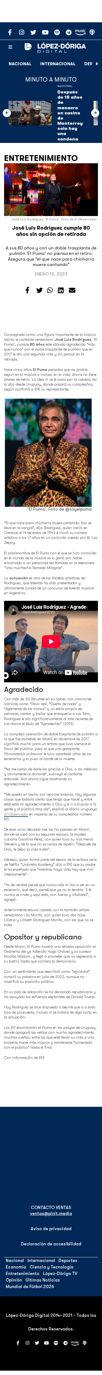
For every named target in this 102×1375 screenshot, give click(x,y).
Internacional (58, 63)
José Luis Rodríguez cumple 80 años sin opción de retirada (51, 231)
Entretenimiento (41, 158)
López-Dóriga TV (60, 1273)
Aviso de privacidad (51, 1228)
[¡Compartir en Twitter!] (39, 290)
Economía (16, 1267)
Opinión (14, 1280)
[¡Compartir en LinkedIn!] (61, 290)
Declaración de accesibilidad (51, 1244)
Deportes (67, 1260)
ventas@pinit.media (51, 1213)
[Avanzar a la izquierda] (7, 113)
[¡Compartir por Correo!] (72, 290)
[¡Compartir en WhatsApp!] (50, 290)
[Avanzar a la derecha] (97, 64)
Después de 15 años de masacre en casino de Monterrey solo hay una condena (70, 116)
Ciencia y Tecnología (51, 1267)
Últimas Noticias (43, 1280)
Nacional (20, 63)
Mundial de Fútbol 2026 (30, 1286)
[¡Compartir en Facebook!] (27, 290)
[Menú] (10, 47)
